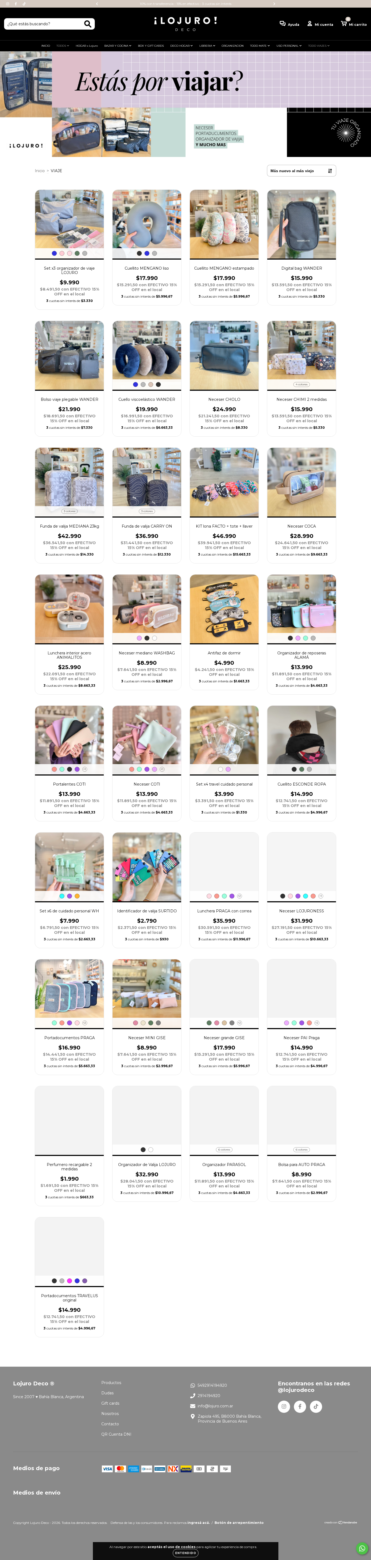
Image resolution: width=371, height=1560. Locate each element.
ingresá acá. (198, 1523)
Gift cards (110, 1403)
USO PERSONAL (287, 46)
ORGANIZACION (233, 46)
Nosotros (110, 1413)
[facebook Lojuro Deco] (16, 3)
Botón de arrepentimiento (239, 1523)
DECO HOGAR (180, 46)
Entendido (185, 1553)
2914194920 (209, 1395)
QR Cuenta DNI (116, 1434)
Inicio (40, 170)
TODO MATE (259, 46)
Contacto (110, 1424)
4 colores (301, 384)
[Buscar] (87, 24)
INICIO (45, 46)
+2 (239, 896)
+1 (84, 769)
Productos (111, 1382)
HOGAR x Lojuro (87, 46)
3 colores (69, 511)
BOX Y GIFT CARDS (151, 46)
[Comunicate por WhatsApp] (362, 1548)
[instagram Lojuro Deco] (8, 3)
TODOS (61, 46)
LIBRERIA (206, 46)
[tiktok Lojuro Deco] (24, 3)
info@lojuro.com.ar (215, 1406)
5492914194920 (212, 1385)
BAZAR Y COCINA (116, 46)
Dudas (107, 1393)
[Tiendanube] (341, 1523)
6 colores (224, 1149)
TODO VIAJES (317, 46)
